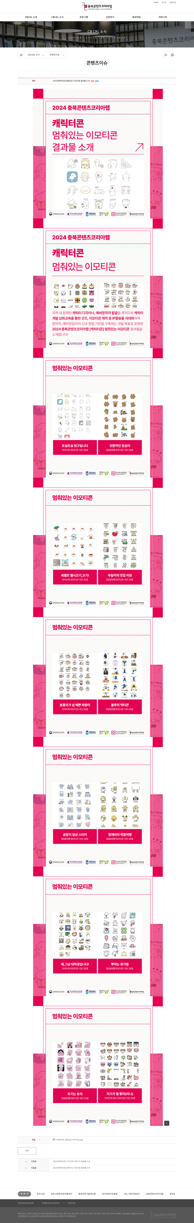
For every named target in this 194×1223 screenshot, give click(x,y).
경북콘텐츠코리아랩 (160, 1194)
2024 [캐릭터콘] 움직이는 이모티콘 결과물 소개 (71, 1168)
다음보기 (24, 1193)
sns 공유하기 (166, 54)
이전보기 (21, 1193)
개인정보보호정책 (26, 1203)
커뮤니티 (163, 17)
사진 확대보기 (166, 1123)
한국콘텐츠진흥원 (68, 1194)
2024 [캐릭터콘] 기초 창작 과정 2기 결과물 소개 (71, 1161)
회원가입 (173, 2)
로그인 (164, 2)
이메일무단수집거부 (51, 1203)
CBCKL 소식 (57, 17)
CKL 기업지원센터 (90, 1194)
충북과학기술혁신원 (45, 1194)
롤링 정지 (27, 1193)
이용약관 (71, 1203)
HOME (155, 2)
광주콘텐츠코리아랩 (136, 1194)
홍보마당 (136, 17)
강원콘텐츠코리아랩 (113, 1194)
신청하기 (110, 17)
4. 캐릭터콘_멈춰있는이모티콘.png (69, 1140)
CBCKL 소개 (31, 17)
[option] (45, 1194)
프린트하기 (172, 54)
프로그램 (84, 17)
